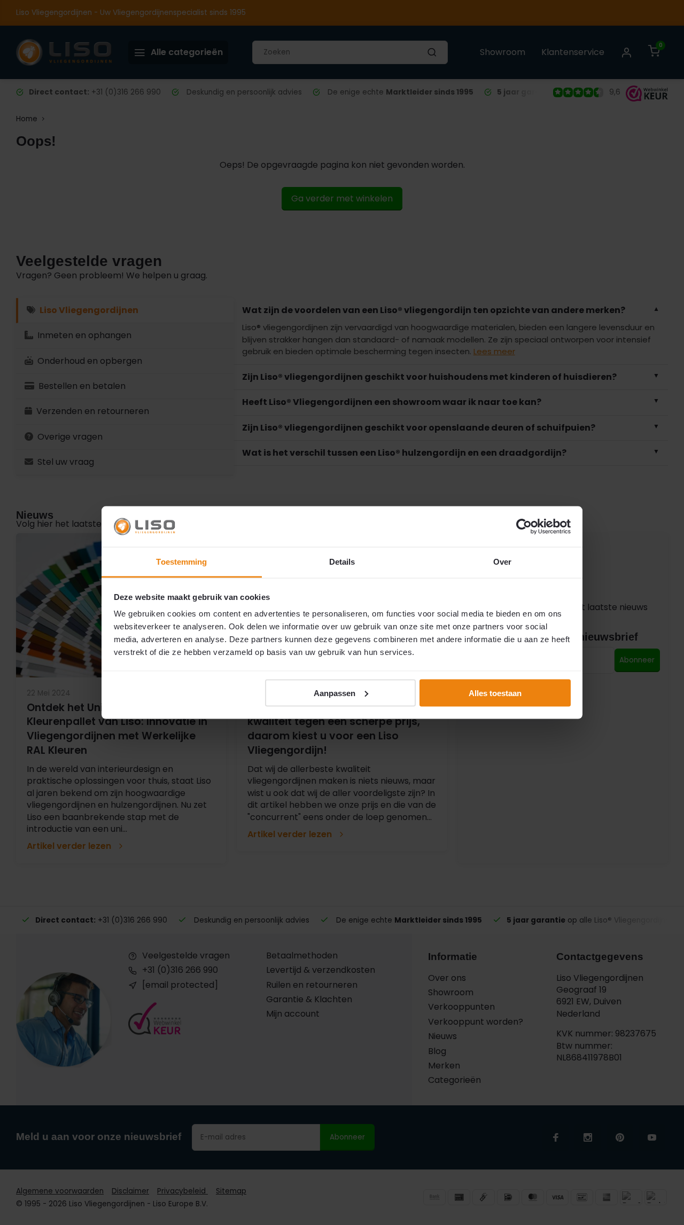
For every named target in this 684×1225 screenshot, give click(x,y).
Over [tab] (502, 561)
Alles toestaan (495, 692)
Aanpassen (334, 692)
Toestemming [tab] (181, 561)
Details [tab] (342, 561)
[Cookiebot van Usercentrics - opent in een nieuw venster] (524, 527)
